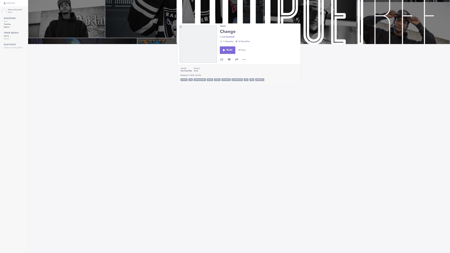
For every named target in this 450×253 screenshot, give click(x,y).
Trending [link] (7, 24)
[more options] (244, 59)
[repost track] (222, 59)
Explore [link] (7, 27)
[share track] (237, 59)
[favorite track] (229, 59)
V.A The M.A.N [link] (228, 37)
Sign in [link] (10, 12)
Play (229, 50)
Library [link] (6, 36)
